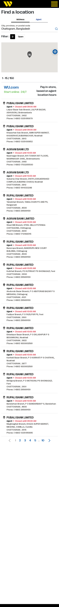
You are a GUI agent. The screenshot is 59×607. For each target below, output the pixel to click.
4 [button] (30, 440)
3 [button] (25, 440)
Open (20, 37)
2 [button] (20, 440)
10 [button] (42, 440)
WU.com (11, 87)
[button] (48, 440)
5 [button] (35, 440)
